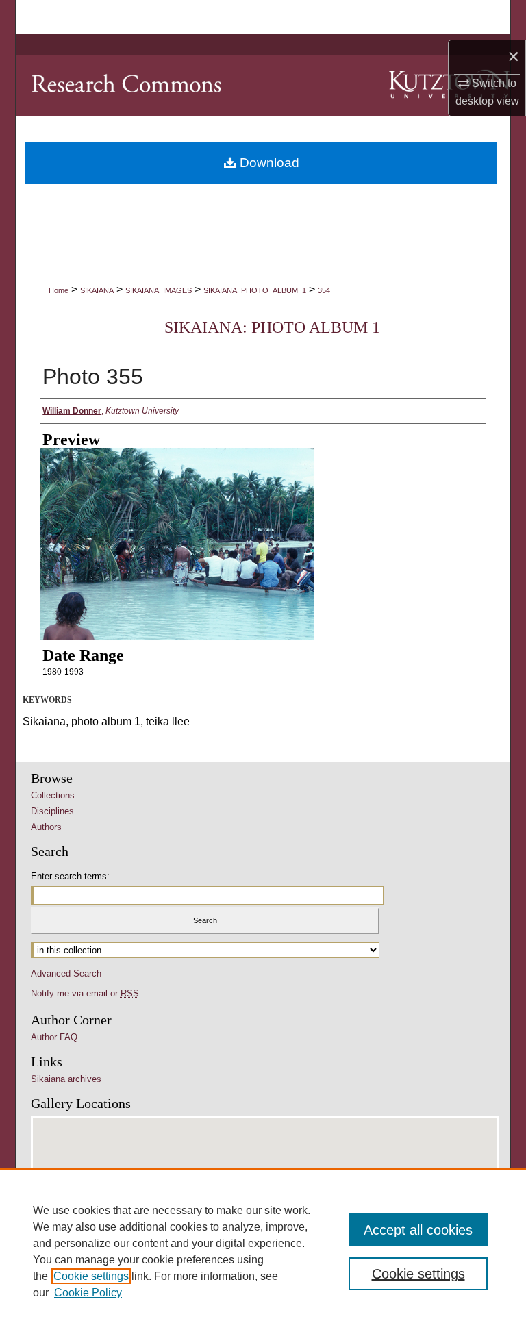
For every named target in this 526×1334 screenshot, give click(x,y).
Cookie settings (91, 1276)
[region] (263, 1251)
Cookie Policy (88, 1292)
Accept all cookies (418, 1229)
